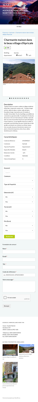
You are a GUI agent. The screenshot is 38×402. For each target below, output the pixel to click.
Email (5, 256)
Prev (5, 77)
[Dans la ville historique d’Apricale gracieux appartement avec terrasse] (10, 372)
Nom (5, 248)
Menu (19, 26)
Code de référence (9, 272)
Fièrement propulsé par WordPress (11, 398)
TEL (4, 264)
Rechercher (9, 236)
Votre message (8, 279)
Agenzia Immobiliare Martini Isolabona (15, 11)
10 (26, 98)
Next (32, 77)
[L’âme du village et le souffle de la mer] (10, 350)
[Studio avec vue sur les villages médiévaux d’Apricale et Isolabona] (26, 348)
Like (8, 47)
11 (28, 98)
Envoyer (6, 306)
